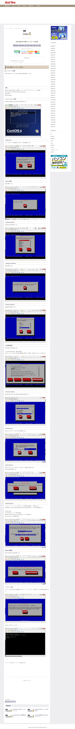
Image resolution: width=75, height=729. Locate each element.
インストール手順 (18, 62)
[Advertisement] (37, 16)
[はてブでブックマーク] (27, 45)
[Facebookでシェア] (21, 45)
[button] (38, 45)
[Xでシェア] (15, 45)
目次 (25, 57)
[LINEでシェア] (32, 45)
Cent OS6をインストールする (18, 60)
